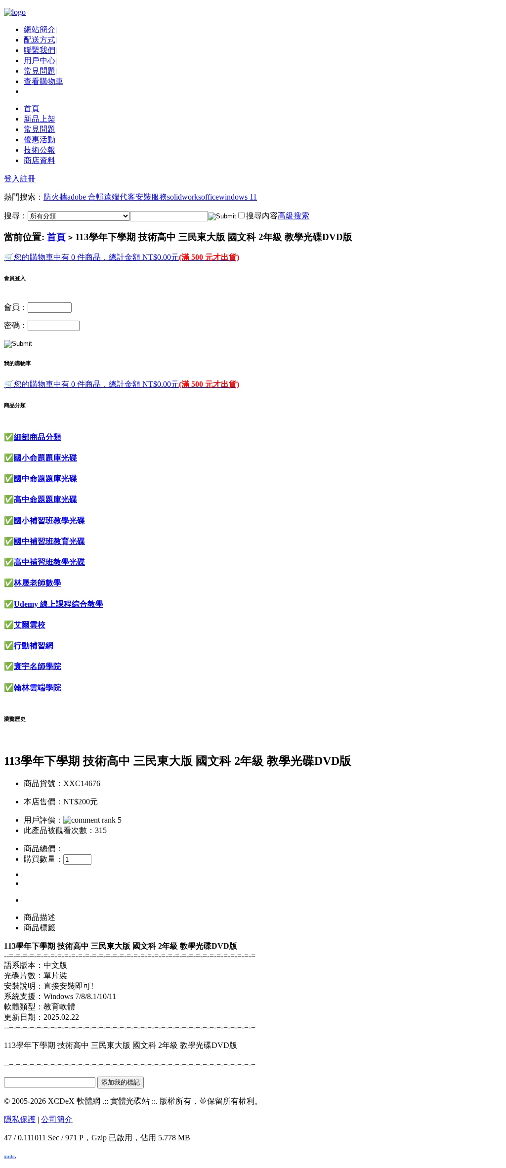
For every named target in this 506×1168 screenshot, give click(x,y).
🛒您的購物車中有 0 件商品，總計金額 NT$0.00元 (121, 257)
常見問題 (39, 71)
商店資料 (39, 160)
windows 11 (238, 197)
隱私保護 (20, 1119)
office (210, 197)
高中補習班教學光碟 (49, 562)
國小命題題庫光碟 (45, 458)
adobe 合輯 (85, 197)
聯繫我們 (39, 50)
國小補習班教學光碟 (49, 520)
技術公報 (39, 150)
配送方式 (39, 40)
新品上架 (39, 119)
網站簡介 (39, 29)
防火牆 (55, 197)
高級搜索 (293, 215)
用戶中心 (39, 60)
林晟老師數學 (37, 583)
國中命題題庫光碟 (45, 478)
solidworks (184, 197)
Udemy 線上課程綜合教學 (58, 604)
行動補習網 (33, 645)
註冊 (28, 178)
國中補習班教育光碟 (49, 541)
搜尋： (16, 215)
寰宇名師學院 (37, 666)
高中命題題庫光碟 (45, 499)
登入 (12, 178)
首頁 (32, 108)
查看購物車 (43, 81)
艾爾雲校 (29, 625)
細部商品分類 (37, 437)
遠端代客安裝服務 (135, 197)
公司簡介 (57, 1119)
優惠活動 (39, 139)
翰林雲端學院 (37, 687)
